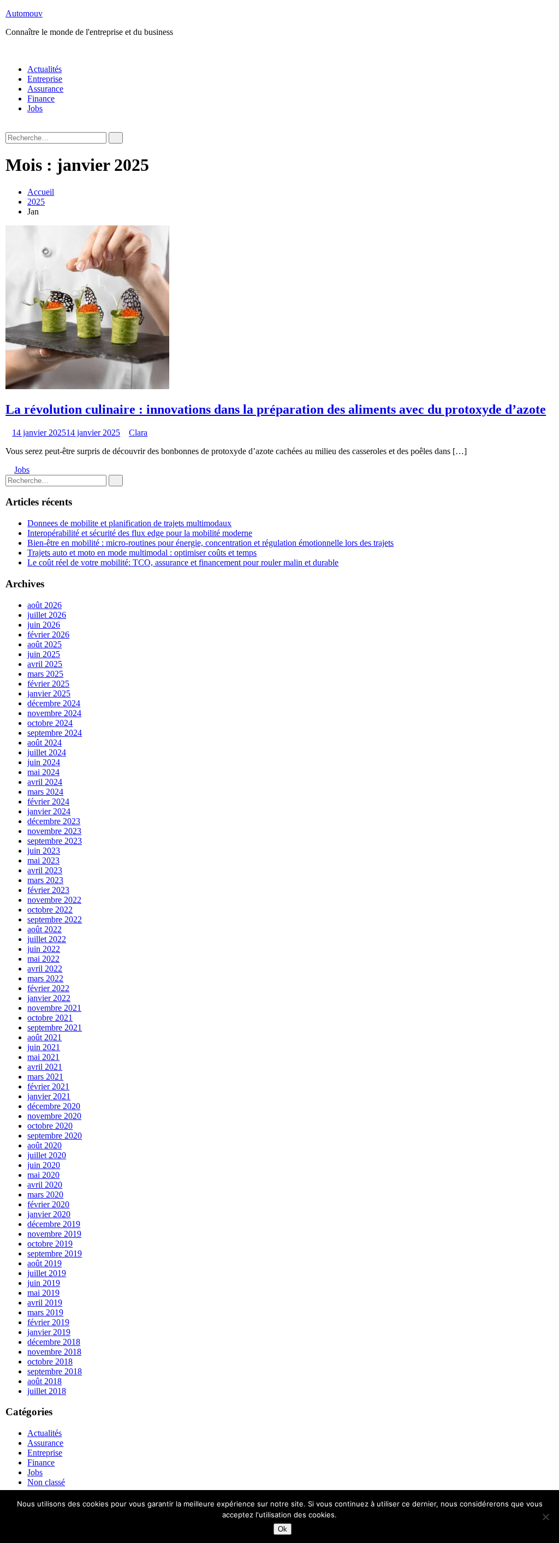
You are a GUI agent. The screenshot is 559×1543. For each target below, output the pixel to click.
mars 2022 (45, 978)
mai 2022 (43, 958)
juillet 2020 (46, 1155)
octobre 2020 (50, 1125)
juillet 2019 (46, 1273)
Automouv (24, 13)
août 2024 (44, 742)
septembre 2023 (54, 840)
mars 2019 (45, 1312)
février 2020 (48, 1204)
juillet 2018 (46, 1391)
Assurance (45, 88)
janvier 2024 (48, 811)
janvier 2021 (48, 1096)
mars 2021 (45, 1076)
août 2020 (44, 1145)
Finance (41, 98)
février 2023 (48, 890)
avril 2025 (44, 664)
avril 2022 (44, 968)
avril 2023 (44, 870)
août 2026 (44, 605)
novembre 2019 (54, 1233)
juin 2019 (43, 1283)
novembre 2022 (54, 899)
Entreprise (44, 79)
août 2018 (44, 1381)
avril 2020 (44, 1184)
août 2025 (44, 644)
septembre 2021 (54, 1027)
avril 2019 (44, 1302)
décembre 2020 (53, 1106)
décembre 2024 (53, 703)
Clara (138, 432)
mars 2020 (45, 1194)
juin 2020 (43, 1165)
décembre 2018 (53, 1342)
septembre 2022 (54, 919)
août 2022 (44, 929)
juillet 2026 (46, 614)
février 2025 (48, 683)
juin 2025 (43, 654)
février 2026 (48, 634)
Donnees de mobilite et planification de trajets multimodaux (129, 523)
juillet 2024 (46, 752)
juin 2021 (43, 1047)
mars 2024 (45, 791)
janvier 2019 (48, 1332)
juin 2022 (43, 949)
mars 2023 (45, 880)
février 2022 (48, 988)
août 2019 (44, 1263)
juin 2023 (43, 850)
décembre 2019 (53, 1224)
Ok (282, 1529)
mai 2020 (43, 1174)
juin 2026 (43, 624)
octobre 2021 (50, 1017)
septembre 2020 (54, 1135)
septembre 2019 (54, 1253)
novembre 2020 (54, 1116)
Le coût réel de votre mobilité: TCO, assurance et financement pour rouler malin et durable (182, 562)
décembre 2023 (53, 821)
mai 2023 (43, 860)
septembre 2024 (54, 732)
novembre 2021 (54, 1007)
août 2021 (44, 1037)
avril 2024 (44, 782)
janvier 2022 (48, 998)
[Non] (545, 1516)
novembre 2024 (54, 713)
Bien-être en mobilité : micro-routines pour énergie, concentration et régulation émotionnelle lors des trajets (210, 542)
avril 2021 (44, 1066)
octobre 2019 (50, 1243)
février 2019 (48, 1322)
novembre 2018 (54, 1351)
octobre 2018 (50, 1361)
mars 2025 (45, 673)
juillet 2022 (46, 939)
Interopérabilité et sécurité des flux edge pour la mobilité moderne (139, 533)
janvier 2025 (48, 693)
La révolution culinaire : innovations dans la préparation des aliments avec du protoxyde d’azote (275, 409)
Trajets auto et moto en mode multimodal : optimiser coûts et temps (142, 552)
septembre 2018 (54, 1371)
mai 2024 (43, 772)
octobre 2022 (50, 909)
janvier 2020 (48, 1214)
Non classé (46, 1482)
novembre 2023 (54, 831)
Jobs (35, 108)
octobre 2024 (50, 723)
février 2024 (48, 801)
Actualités (44, 69)
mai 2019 (43, 1292)
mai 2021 (43, 1057)
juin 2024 (43, 762)
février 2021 (48, 1086)
